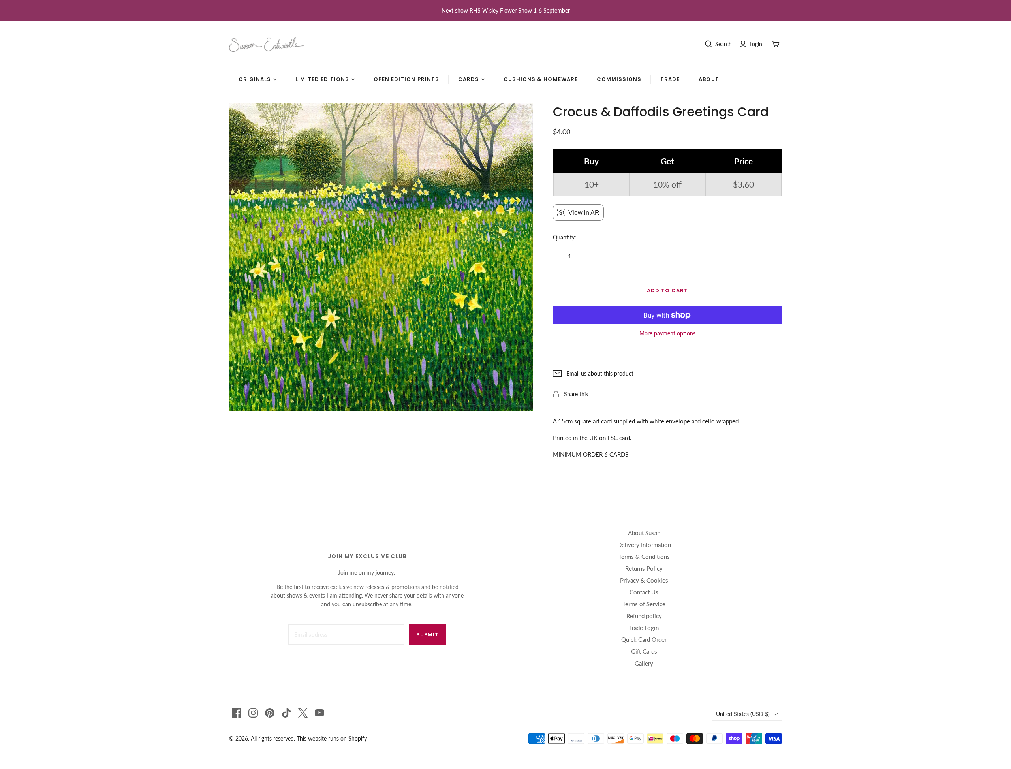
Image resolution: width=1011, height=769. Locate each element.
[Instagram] (253, 713)
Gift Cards (644, 651)
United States (743, 714)
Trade (670, 79)
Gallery (644, 663)
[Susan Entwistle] (266, 44)
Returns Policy (644, 568)
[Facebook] (236, 713)
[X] (303, 713)
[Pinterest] (269, 713)
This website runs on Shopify (332, 738)
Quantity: (564, 237)
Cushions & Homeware (541, 79)
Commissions (619, 79)
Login (756, 44)
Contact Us (644, 592)
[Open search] (709, 44)
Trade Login (644, 627)
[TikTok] (286, 713)
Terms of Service (643, 603)
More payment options (667, 333)
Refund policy (644, 615)
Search (723, 44)
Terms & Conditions (644, 556)
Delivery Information (644, 544)
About (709, 79)
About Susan (644, 532)
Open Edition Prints (406, 79)
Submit (427, 634)
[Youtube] (319, 713)
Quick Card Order (644, 639)
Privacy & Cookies (644, 580)
